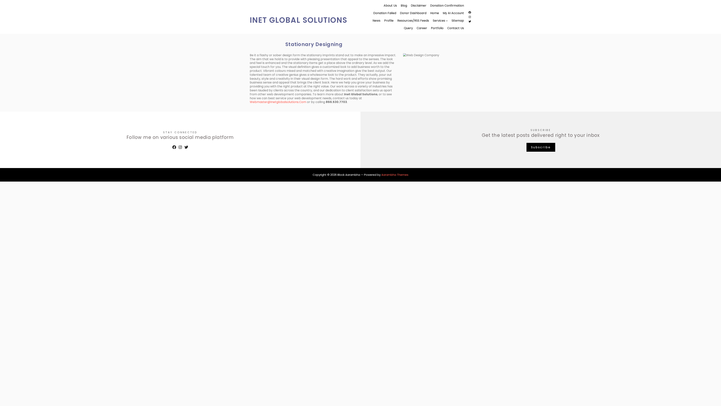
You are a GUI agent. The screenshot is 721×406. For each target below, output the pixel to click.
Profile (389, 21)
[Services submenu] (447, 21)
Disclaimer (418, 6)
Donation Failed (384, 13)
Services (439, 21)
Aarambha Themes (394, 175)
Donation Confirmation (447, 6)
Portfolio (437, 28)
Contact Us (455, 28)
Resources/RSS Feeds (413, 21)
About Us (390, 6)
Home (434, 13)
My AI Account (453, 13)
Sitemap (458, 21)
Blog (404, 6)
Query (408, 28)
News (376, 21)
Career (422, 28)
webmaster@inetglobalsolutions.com (278, 102)
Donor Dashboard (413, 13)
